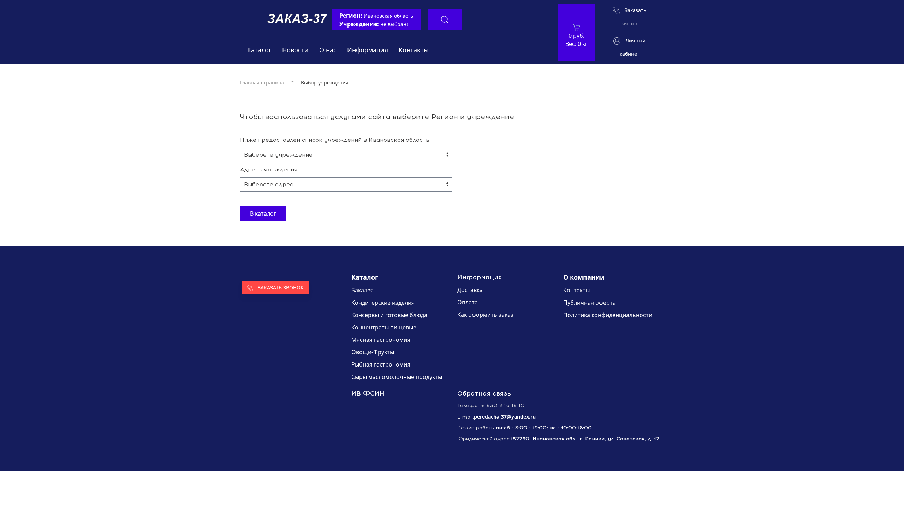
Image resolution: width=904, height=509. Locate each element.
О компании (584, 277)
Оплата (467, 302)
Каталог (259, 50)
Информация (367, 50)
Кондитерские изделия (383, 302)
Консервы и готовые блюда (389, 315)
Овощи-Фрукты (372, 352)
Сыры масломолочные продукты (396, 377)
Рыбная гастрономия (380, 364)
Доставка (470, 290)
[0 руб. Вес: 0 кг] (576, 27)
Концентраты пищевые (383, 327)
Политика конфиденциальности (607, 315)
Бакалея (362, 290)
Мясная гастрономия (380, 340)
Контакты (414, 50)
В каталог (263, 213)
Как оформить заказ (485, 314)
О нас (328, 50)
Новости (295, 50)
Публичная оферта (589, 302)
